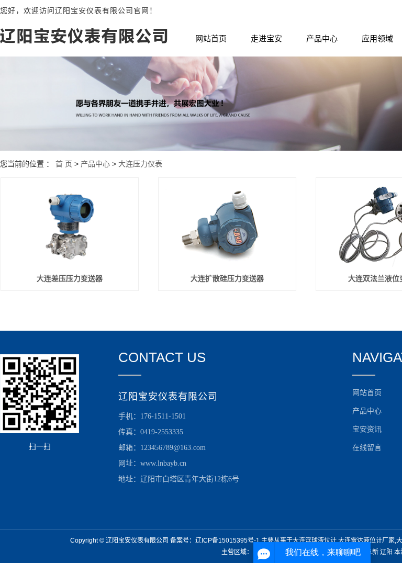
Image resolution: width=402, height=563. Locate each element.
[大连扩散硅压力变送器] (227, 225)
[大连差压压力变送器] (69, 225)
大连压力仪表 (140, 164)
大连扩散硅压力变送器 (227, 278)
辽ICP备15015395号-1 (227, 540)
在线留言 (367, 448)
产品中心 (322, 39)
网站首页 (211, 39)
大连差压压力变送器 (70, 278)
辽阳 (386, 552)
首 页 (63, 164)
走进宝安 (266, 39)
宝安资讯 (367, 429)
